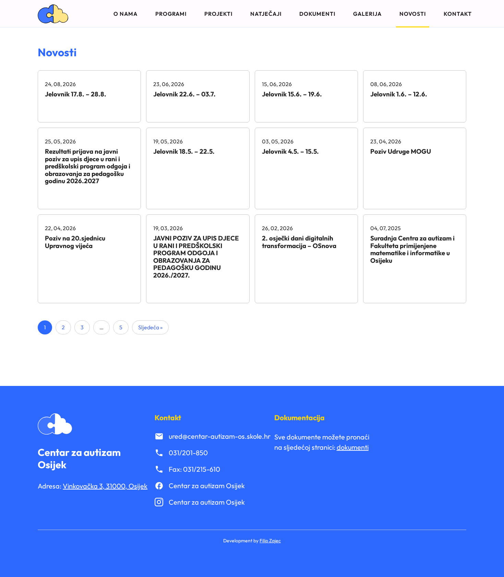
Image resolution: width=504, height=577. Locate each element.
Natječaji (265, 13)
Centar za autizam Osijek (207, 486)
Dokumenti (317, 13)
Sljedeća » (150, 327)
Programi (171, 13)
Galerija (367, 13)
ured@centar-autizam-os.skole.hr (220, 436)
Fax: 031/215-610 (194, 469)
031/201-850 (188, 453)
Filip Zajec (270, 541)
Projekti (218, 13)
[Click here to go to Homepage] (53, 13)
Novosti (412, 13)
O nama (125, 13)
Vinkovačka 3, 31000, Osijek (105, 486)
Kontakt (458, 13)
